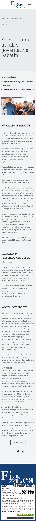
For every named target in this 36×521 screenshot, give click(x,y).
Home (3, 18)
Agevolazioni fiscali (14, 18)
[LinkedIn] (23, 452)
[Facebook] (13, 452)
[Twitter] (18, 452)
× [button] (33, 486)
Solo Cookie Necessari (25, 518)
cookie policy (16, 511)
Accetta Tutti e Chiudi (25, 515)
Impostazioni (12, 518)
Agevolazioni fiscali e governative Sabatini (19, 89)
